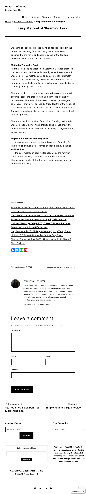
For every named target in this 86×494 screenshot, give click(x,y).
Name (14, 356)
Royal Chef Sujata (16, 6)
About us (46, 17)
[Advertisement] (43, 183)
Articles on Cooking (23, 21)
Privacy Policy (74, 17)
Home (25, 17)
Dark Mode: (76, 491)
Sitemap (35, 17)
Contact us (58, 17)
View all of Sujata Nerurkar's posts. (36, 304)
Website (14, 370)
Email (48, 356)
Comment (16, 330)
